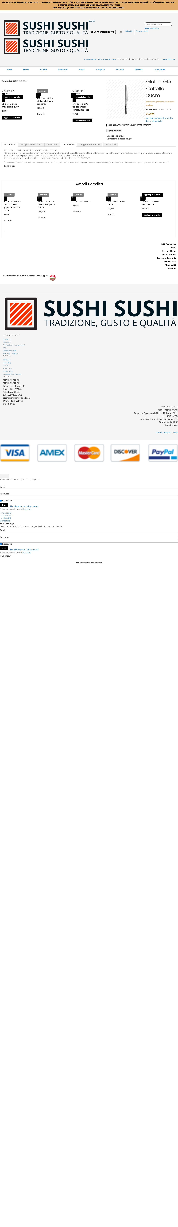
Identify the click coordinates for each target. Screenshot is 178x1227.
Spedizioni (7, 339)
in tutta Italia (170, 261)
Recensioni (52, 144)
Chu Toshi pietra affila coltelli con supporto (45, 101)
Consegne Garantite (166, 258)
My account (5, 513)
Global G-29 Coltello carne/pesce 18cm (46, 205)
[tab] (10, 145)
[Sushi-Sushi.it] (46, 37)
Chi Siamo (7, 360)
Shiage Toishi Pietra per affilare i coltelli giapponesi (81, 107)
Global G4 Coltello (81, 202)
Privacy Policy (8, 368)
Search (92, 21)
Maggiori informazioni (31, 144)
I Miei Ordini (5, 518)
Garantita (171, 268)
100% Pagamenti (168, 244)
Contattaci (5, 520)
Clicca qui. (26, 509)
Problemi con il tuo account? (14, 345)
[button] (2, 95)
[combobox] (158, 24)
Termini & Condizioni (11, 353)
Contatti (6, 365)
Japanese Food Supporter (12, 374)
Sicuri (173, 247)
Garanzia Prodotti (9, 351)
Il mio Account (90, 59)
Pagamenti (7, 342)
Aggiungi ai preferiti (114, 130)
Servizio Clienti (169, 251)
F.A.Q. (5, 348)
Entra (114, 59)
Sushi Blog (7, 363)
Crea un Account (168, 59)
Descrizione (9, 144)
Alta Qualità (170, 265)
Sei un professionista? (102, 32)
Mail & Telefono (169, 254)
